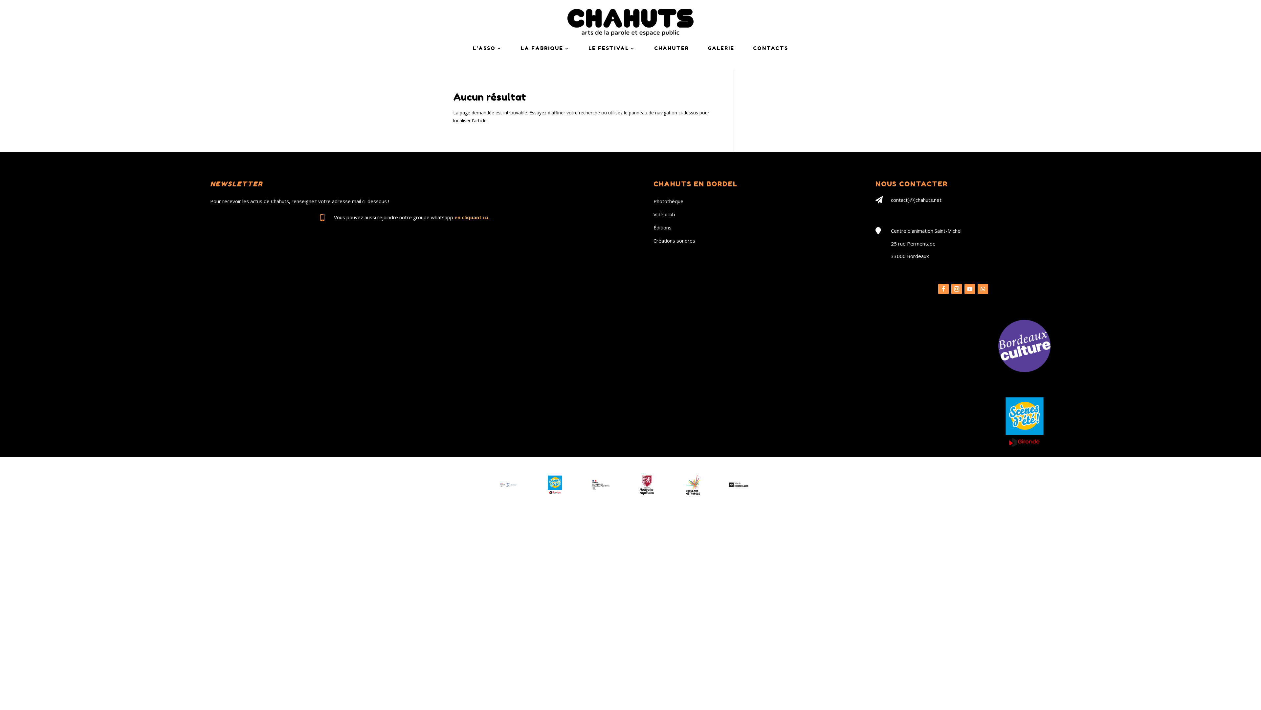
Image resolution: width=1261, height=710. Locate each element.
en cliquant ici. (472, 217)
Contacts (770, 48)
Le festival (608, 48)
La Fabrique (542, 48)
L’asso (484, 48)
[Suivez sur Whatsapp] (983, 289)
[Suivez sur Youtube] (969, 289)
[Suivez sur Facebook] (943, 289)
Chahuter (671, 48)
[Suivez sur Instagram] (956, 289)
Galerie (721, 48)
